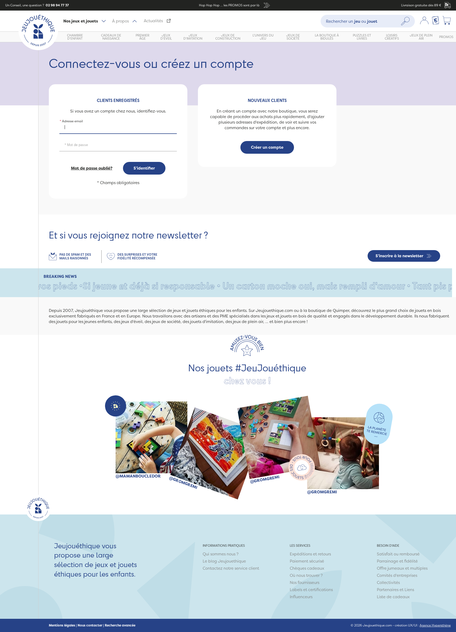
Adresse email (71, 121)
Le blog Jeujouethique (224, 561)
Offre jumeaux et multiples (402, 568)
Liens (409, 589)
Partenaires (387, 589)
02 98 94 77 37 (57, 5)
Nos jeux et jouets (80, 21)
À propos (120, 21)
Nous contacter (90, 625)
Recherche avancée (120, 625)
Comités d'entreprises (397, 575)
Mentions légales (62, 625)
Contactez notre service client (231, 568)
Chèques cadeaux (307, 568)
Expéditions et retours (310, 554)
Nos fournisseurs (304, 582)
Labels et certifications (311, 589)
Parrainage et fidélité (397, 561)
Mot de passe (71, 138)
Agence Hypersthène (435, 625)
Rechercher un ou (351, 21)
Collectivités (388, 582)
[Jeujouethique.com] (38, 49)
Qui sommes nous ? (221, 554)
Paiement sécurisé (307, 561)
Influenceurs (301, 597)
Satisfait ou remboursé (398, 554)
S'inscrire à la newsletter (399, 256)
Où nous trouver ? (306, 575)
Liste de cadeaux (393, 597)
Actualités (153, 21)
